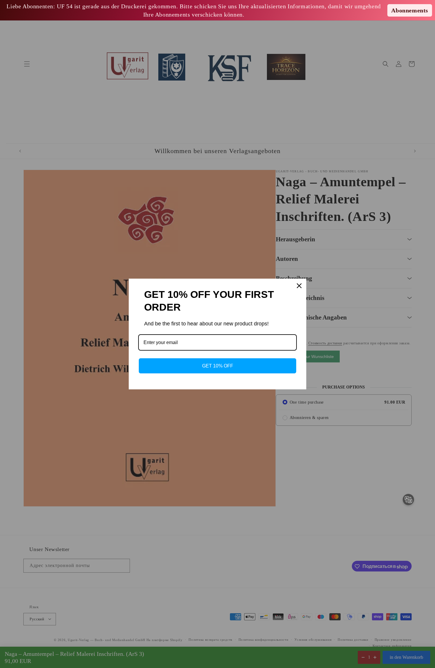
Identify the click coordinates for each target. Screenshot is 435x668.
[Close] (299, 286)
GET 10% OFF (217, 365)
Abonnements (409, 10)
